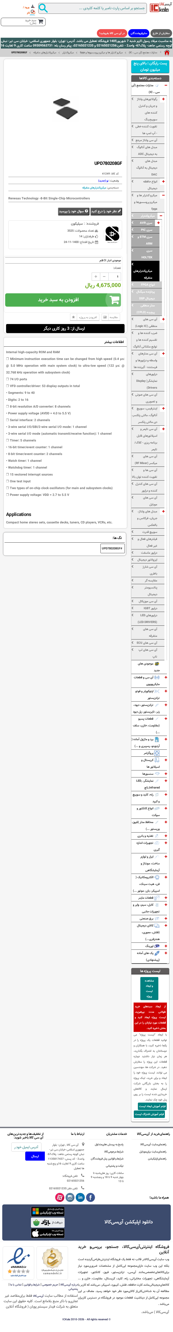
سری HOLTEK (146, 254)
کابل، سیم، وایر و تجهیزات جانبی (146, 908)
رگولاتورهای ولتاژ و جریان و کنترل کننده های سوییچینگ (147, 109)
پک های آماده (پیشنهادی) (148, 956)
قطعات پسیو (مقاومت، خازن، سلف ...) (146, 725)
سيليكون (77, 223)
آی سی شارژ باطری (150, 570)
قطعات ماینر (146, 897)
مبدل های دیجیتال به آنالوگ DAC (146, 168)
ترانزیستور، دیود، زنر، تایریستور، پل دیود (146, 708)
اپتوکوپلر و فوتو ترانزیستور (147, 694)
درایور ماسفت (149, 552)
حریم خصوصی (50, 1284)
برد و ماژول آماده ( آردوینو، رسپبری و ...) (146, 743)
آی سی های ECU (147, 642)
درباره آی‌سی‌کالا (69, 1284)
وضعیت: (114, 180)
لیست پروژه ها (150, 971)
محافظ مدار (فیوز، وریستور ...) (146, 825)
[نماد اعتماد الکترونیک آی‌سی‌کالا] (18, 1262)
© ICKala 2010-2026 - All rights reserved (86, 1319)
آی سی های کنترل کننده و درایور (146, 487)
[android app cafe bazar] (47, 1223)
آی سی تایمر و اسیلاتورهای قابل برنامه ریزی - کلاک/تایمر (145, 439)
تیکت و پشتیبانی (115, 1166)
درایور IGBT (150, 608)
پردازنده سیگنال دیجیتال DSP (145, 295)
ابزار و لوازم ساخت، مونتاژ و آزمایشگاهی (150, 863)
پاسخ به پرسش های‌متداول (109, 1144)
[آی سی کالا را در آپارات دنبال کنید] (59, 1197)
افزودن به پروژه (88, 317)
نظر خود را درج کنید (104, 211)
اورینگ (149, 946)
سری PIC (146, 229)
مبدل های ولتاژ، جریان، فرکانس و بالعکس (147, 518)
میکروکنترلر (68, 53)
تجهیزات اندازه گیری (148, 846)
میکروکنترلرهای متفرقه (44, 53)
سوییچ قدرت (149, 532)
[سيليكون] (161, 7)
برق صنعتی (147, 918)
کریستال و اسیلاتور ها (150, 763)
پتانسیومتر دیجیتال (150, 591)
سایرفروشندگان (139, 33)
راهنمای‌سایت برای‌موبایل (152, 1152)
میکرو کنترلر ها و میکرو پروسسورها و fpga (101, 53)
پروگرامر (149, 753)
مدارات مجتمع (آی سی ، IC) (143, 53)
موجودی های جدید (149, 667)
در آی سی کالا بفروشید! (112, 33)
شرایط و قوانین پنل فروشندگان (107, 1159)
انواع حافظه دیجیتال (150, 185)
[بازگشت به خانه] (165, 53)
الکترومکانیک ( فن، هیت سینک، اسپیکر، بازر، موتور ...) (146, 884)
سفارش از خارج (161, 33)
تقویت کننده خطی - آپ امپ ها (146, 130)
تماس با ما (16, 1284)
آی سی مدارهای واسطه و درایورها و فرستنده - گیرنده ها (145, 360)
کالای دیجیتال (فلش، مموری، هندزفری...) (148, 932)
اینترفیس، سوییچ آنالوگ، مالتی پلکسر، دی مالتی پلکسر (144, 415)
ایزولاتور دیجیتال (147, 559)
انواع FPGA (148, 284)
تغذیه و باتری (145, 835)
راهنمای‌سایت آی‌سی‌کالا (153, 1144)
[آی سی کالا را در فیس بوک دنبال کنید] (90, 1197)
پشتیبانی (73, 1289)
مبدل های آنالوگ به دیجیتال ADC (147, 150)
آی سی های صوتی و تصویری (146, 398)
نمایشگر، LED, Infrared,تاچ (148, 784)
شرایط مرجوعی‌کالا (114, 1152)
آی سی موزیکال (148, 601)
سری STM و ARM (145, 240)
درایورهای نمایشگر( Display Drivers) (146, 381)
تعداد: (117, 268)
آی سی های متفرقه (150, 632)
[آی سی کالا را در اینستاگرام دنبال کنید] (70, 1197)
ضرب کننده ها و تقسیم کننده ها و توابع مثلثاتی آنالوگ (145, 340)
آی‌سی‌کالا (38, 1296)
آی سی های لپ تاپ (148, 653)
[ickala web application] (47, 1212)
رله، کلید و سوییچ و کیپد (146, 798)
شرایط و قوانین (32, 1284)
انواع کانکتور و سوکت (148, 812)
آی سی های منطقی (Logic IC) (146, 323)
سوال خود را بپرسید (72, 211)
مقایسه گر (151, 580)
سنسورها (148, 773)
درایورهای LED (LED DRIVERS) (147, 619)
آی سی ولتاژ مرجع (146, 140)
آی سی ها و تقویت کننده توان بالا (144, 473)
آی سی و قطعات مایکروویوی (147, 681)
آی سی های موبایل (150, 501)
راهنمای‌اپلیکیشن (157, 1159)
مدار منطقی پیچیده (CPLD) (146, 309)
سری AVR (146, 222)
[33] (47, 1233)
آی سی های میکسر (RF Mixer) (146, 460)
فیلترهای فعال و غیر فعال (147, 542)
